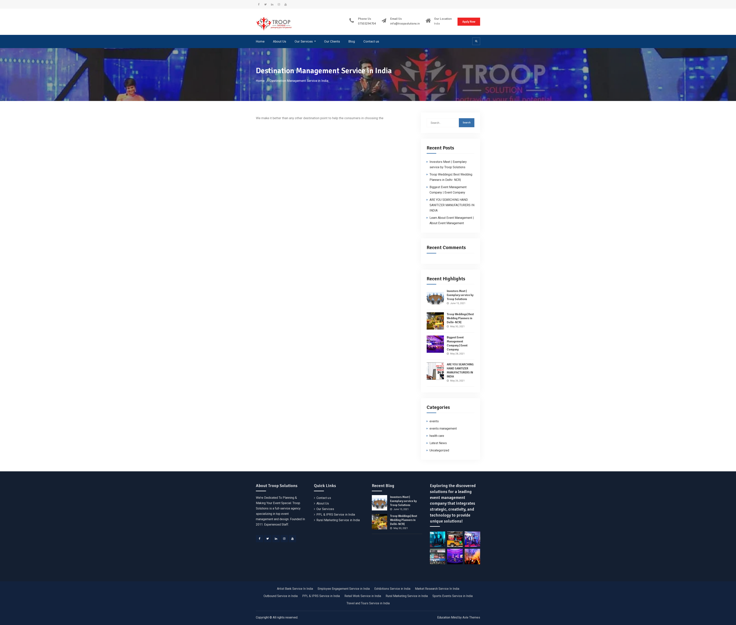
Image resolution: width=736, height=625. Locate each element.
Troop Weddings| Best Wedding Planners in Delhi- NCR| (460, 318)
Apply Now (468, 21)
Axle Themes (471, 617)
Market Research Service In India (437, 589)
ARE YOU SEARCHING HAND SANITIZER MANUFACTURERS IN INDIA (452, 205)
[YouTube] (292, 538)
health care (437, 436)
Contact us (371, 41)
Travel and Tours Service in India (368, 603)
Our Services (304, 41)
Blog (351, 41)
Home (260, 41)
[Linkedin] (276, 538)
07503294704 (367, 24)
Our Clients (332, 41)
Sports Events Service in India (452, 596)
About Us (279, 41)
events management (443, 428)
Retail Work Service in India (362, 596)
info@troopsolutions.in (405, 24)
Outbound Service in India (281, 596)
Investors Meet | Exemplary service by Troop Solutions (460, 295)
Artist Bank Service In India (295, 589)
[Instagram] (284, 538)
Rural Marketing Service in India (338, 520)
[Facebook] (259, 538)
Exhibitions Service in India (392, 589)
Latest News (438, 443)
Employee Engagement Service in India (344, 589)
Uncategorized (439, 450)
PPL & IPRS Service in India (335, 514)
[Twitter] (267, 538)
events (434, 421)
